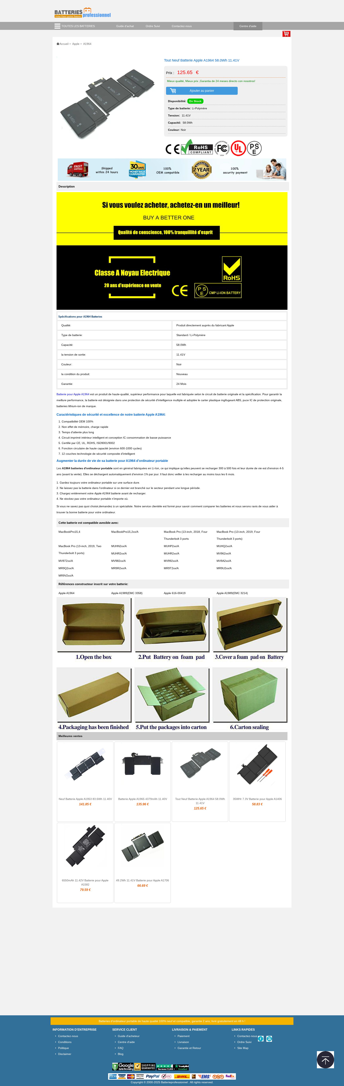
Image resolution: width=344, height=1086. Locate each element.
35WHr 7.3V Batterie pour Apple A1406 (257, 799)
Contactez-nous (182, 26)
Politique (63, 1048)
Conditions (64, 1042)
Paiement (184, 1036)
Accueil (64, 43)
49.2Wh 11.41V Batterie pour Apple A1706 (142, 880)
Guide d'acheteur (129, 1036)
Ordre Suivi (153, 26)
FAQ (120, 1048)
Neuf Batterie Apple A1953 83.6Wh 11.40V (85, 799)
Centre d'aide (247, 26)
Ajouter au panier (202, 90)
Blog (120, 1054)
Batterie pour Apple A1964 (73, 394)
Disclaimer (64, 1054)
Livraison (183, 1042)
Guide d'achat (125, 26)
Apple (75, 43)
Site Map (242, 1048)
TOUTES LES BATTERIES (78, 26)
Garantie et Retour (189, 1048)
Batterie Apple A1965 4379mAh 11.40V (142, 799)
